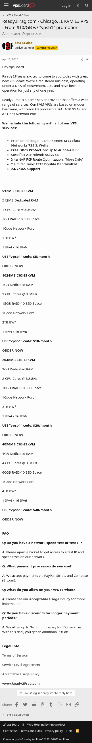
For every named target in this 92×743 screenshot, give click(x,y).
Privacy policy (54, 731)
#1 (88, 59)
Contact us (10, 731)
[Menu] (6, 5)
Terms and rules (31, 731)
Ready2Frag (12, 76)
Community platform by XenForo (38, 739)
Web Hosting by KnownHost (46, 724)
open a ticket (28, 552)
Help (69, 731)
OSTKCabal (12, 34)
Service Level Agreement (21, 664)
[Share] (82, 59)
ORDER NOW (12, 266)
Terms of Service (14, 655)
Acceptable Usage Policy (21, 674)
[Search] (86, 5)
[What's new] (77, 5)
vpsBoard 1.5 (15, 724)
